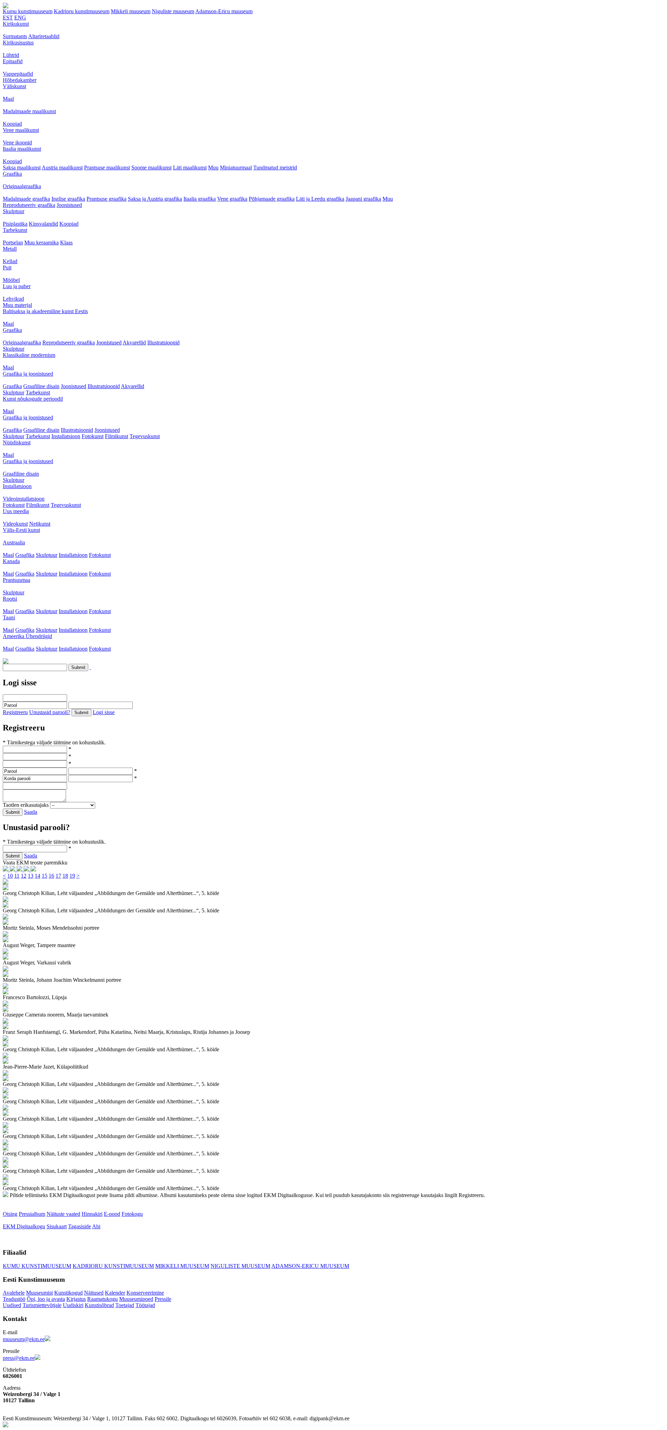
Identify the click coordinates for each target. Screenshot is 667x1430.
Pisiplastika (15, 224)
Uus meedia (16, 511)
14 (37, 876)
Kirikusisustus (18, 42)
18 (65, 876)
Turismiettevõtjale (42, 1305)
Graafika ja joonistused (28, 374)
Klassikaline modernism (29, 355)
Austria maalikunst (62, 167)
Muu (213, 167)
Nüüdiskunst (17, 442)
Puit (7, 267)
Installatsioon (65, 436)
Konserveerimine (145, 1293)
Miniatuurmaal (236, 167)
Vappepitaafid (18, 74)
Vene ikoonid (17, 142)
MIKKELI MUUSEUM (182, 1266)
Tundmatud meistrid (275, 167)
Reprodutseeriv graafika (29, 205)
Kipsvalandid (43, 224)
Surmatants (15, 36)
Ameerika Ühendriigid (27, 636)
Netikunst (39, 524)
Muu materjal (17, 305)
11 (16, 876)
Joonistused (69, 205)
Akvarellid (134, 342)
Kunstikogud (68, 1293)
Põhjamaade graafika (272, 199)
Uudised (12, 1305)
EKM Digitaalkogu (24, 1226)
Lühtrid (11, 55)
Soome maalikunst (151, 167)
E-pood (112, 1214)
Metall (10, 249)
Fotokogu (132, 1214)
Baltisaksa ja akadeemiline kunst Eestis (45, 311)
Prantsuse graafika (106, 199)
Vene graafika (232, 199)
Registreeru (15, 712)
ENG (20, 17)
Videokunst (15, 524)
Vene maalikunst (21, 130)
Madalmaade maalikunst (29, 111)
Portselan (13, 242)
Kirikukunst (16, 24)
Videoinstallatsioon (23, 499)
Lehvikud (13, 299)
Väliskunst (14, 86)
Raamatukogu (102, 1299)
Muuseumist (39, 1293)
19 (72, 876)
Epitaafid (13, 61)
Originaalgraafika (22, 186)
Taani (9, 617)
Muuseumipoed (136, 1299)
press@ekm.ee (19, 1358)
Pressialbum (32, 1214)
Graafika (12, 174)
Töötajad (145, 1305)
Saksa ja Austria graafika (155, 199)
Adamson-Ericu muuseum (224, 11)
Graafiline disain (41, 386)
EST (8, 17)
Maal (8, 99)
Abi (96, 1226)
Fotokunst (93, 436)
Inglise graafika (68, 199)
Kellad (10, 261)
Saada (30, 812)
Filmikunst (116, 436)
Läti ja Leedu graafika (320, 199)
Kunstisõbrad (99, 1305)
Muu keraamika (41, 242)
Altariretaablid (43, 36)
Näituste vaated (63, 1214)
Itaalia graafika (199, 199)
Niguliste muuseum (173, 11)
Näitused (94, 1293)
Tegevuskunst (145, 436)
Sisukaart (57, 1226)
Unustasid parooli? (49, 712)
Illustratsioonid (163, 342)
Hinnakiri (92, 1214)
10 (10, 876)
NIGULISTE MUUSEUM (240, 1266)
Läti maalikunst (190, 167)
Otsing (10, 1214)
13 (30, 876)
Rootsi (10, 599)
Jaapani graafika (363, 199)
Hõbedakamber (19, 80)
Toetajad (124, 1305)
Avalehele (14, 1293)
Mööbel (11, 280)
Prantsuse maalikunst (107, 167)
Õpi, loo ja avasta (46, 1299)
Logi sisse (104, 712)
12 (23, 876)
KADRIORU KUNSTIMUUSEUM (113, 1266)
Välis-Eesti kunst (21, 530)
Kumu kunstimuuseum (27, 11)
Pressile (163, 1299)
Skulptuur (13, 211)
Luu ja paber (17, 286)
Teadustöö (14, 1299)
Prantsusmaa (16, 580)
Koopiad (12, 124)
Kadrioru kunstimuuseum (81, 11)
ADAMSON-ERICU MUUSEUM (310, 1266)
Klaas (66, 242)
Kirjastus (76, 1299)
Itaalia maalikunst (22, 149)
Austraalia (14, 542)
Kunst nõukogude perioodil (33, 399)
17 (58, 876)
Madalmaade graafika (26, 199)
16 (51, 876)
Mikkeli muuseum (130, 11)
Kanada (11, 561)
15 (44, 876)
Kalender (115, 1293)
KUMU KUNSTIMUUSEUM (37, 1266)
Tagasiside (79, 1226)
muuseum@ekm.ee (24, 1339)
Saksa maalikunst (22, 167)
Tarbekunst (15, 230)
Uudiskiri (73, 1305)
